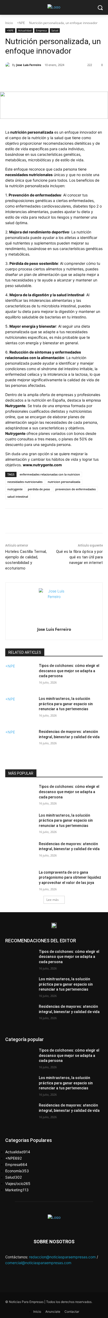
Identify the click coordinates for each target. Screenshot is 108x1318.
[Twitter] (39, 78)
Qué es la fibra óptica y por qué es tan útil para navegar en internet (79, 557)
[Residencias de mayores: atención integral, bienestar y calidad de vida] (20, 745)
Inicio (9, 23)
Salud (54, 30)
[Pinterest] (51, 78)
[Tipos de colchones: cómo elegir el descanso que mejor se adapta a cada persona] (20, 679)
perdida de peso (39, 489)
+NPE (21, 23)
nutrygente (15, 489)
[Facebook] (27, 78)
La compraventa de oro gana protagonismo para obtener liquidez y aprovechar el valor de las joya (70, 877)
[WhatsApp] (63, 78)
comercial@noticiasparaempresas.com (38, 1262)
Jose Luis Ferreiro (28, 65)
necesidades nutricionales (24, 482)
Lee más (52, 899)
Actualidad (24, 30)
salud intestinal (17, 496)
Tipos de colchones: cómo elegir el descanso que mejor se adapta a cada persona (69, 670)
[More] (75, 78)
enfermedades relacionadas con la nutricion (50, 474)
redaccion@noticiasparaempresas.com (62, 1257)
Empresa (41, 30)
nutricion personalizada (64, 482)
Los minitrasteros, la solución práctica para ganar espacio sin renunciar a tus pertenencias (66, 703)
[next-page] (6, 758)
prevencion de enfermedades (75, 489)
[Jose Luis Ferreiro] (8, 65)
